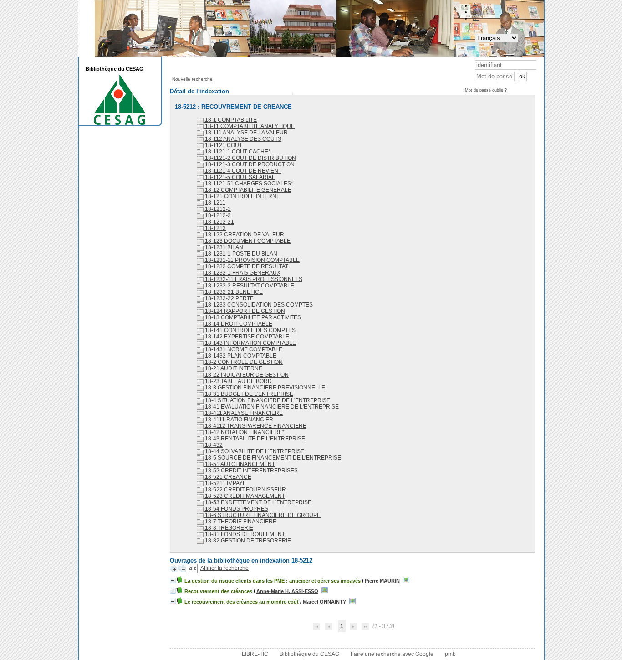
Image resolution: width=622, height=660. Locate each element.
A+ (476, 18)
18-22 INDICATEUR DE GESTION (246, 375)
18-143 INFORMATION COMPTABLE (250, 343)
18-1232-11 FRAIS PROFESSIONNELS (253, 279)
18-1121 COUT (223, 145)
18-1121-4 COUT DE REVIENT (242, 171)
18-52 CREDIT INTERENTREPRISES (251, 470)
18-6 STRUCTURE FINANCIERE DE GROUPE (262, 515)
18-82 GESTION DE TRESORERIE (247, 540)
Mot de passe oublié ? (486, 90)
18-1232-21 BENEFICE (233, 292)
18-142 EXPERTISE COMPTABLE (246, 336)
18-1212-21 (219, 222)
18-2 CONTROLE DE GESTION (243, 362)
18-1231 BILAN (223, 247)
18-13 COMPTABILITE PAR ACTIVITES (252, 317)
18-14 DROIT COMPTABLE (238, 324)
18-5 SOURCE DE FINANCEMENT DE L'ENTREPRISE (272, 458)
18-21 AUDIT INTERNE (233, 368)
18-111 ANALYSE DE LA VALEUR (246, 132)
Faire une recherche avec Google (392, 654)
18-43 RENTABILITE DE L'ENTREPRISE (254, 438)
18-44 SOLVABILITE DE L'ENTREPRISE (254, 451)
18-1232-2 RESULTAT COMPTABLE (249, 285)
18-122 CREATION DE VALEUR (244, 234)
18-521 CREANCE (227, 477)
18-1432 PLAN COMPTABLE (240, 356)
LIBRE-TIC (255, 654)
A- (475, 5)
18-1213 (215, 228)
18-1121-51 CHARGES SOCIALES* (248, 183)
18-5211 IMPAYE (225, 483)
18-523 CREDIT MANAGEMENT (244, 496)
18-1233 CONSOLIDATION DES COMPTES (258, 305)
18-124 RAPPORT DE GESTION (244, 311)
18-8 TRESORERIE (228, 528)
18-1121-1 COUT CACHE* (237, 151)
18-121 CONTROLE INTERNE (242, 196)
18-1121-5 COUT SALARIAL (239, 177)
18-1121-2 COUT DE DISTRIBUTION (250, 158)
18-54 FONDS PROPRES (236, 509)
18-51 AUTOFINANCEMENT (239, 464)
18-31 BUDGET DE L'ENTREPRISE (248, 394)
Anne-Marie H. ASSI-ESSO (287, 591)
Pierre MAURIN (382, 580)
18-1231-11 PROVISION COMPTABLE (252, 260)
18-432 (213, 445)
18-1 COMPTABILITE (230, 120)
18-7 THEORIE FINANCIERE (240, 521)
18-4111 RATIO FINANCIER (238, 419)
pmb (450, 654)
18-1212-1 (217, 209)
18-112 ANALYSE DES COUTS (242, 139)
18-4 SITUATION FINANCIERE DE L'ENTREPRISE (267, 400)
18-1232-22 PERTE (229, 298)
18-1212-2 (217, 215)
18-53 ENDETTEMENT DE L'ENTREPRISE (257, 502)
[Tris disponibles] (193, 568)
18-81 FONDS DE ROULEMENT (244, 534)
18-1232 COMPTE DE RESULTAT (246, 266)
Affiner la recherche (224, 568)
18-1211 (214, 203)
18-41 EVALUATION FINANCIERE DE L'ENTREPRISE (271, 407)
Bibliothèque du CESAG (309, 654)
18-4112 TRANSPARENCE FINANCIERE (255, 426)
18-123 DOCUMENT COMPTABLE (247, 241)
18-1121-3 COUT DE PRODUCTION (249, 164)
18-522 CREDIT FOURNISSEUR (245, 489)
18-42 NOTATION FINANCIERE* (244, 432)
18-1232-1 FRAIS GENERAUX (242, 273)
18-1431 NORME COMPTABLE (243, 349)
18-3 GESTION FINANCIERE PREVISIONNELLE (264, 387)
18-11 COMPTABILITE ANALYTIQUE (249, 126)
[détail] (173, 580)
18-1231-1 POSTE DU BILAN (240, 254)
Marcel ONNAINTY (324, 601)
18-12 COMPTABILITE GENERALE (247, 190)
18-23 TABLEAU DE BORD (238, 381)
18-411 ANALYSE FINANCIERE (243, 413)
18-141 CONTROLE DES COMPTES (250, 330)
